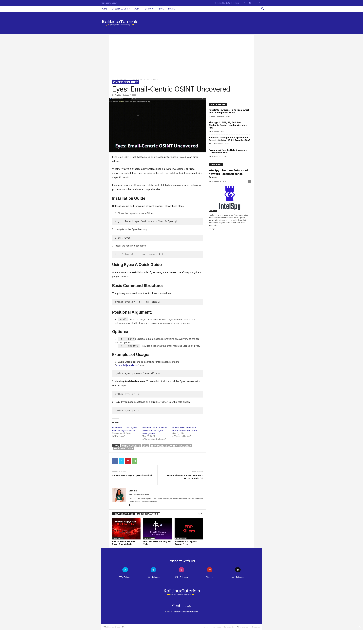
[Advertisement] (181, 55)
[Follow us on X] (244, 3)
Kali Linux (212, 211)
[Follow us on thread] (238, 569)
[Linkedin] (130, 505)
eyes (145, 445)
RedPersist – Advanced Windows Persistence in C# (185, 477)
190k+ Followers (153, 577)
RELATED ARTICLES (123, 514)
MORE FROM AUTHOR (147, 514)
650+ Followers (125, 577)
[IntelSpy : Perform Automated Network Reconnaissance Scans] (230, 198)
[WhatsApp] (134, 461)
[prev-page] (198, 513)
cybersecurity (131, 445)
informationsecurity (164, 445)
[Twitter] (121, 461)
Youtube (209, 577)
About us (207, 627)
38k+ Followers (238, 577)
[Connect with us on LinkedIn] (249, 3)
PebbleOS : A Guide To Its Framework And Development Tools (229, 111)
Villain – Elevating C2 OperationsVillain (132, 475)
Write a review (242, 627)
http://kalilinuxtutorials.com (139, 495)
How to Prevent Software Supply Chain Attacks (123, 542)
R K (210, 131)
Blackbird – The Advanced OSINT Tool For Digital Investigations (154, 430)
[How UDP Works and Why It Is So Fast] (157, 528)
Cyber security (121, 8)
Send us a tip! (229, 627)
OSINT (137, 8)
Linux (148, 8)
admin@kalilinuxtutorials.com (186, 612)
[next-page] (201, 513)
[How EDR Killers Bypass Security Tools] (189, 528)
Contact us (256, 627)
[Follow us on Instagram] (254, 3)
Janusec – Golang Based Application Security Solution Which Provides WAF (229, 139)
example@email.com (127, 365)
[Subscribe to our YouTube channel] (258, 3)
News (161, 8)
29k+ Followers (181, 577)
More (171, 8)
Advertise (217, 627)
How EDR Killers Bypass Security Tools (186, 542)
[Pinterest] (128, 461)
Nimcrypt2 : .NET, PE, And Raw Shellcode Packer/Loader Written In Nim (228, 125)
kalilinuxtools (123, 448)
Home (104, 8)
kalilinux (185, 445)
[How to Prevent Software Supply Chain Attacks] (126, 528)
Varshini (118, 95)
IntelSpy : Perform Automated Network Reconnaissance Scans (228, 174)
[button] (262, 9)
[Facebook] (115, 461)
